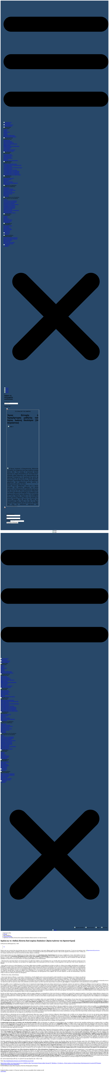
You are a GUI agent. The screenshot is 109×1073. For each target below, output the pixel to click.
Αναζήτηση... (7, 402)
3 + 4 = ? (8, 521)
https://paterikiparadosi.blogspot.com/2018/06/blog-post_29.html (18, 1060)
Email (8, 517)
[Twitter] (4, 947)
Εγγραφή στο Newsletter (12, 522)
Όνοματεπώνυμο (10, 514)
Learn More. (3, 1071)
